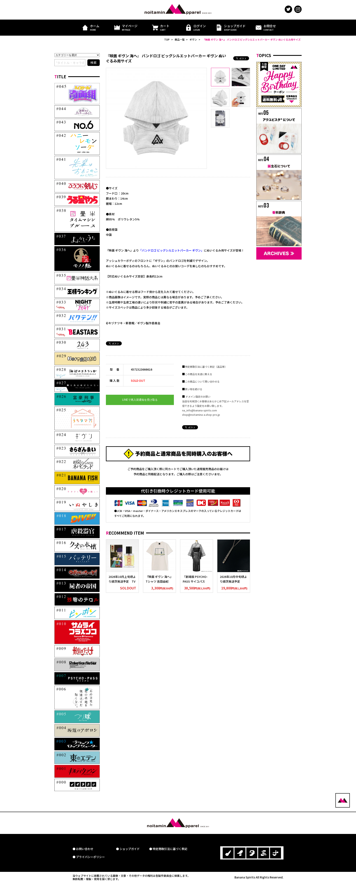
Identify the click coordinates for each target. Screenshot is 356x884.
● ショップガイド (128, 849)
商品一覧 (180, 39)
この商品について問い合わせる (202, 381)
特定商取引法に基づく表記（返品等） (206, 366)
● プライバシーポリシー (89, 857)
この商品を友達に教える (198, 374)
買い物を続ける (193, 389)
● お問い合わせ (83, 849)
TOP (167, 39)
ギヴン (193, 39)
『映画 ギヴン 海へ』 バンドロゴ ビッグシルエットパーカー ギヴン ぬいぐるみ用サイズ (252, 39)
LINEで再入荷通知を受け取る (140, 399)
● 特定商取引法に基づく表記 (168, 849)
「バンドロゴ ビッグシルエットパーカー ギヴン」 (171, 250)
